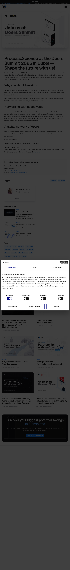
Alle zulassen (12, 306)
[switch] (26, 298)
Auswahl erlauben (34, 306)
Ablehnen (57, 306)
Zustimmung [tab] (12, 267)
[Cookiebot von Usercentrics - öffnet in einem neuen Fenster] (60, 262)
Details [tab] (35, 267)
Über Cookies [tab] (58, 267)
